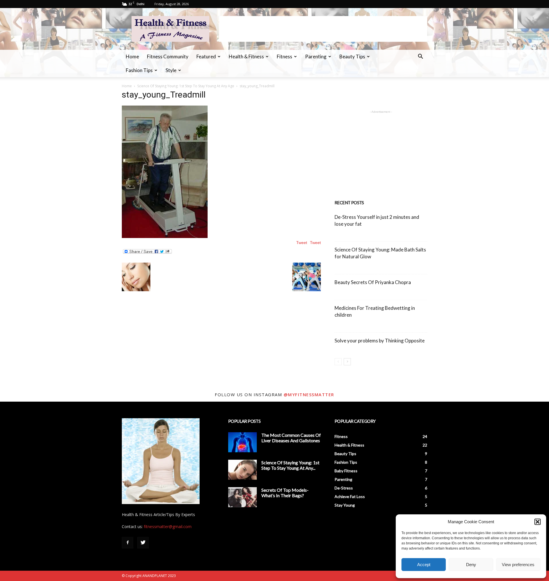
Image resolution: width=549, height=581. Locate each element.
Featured (206, 56)
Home (132, 56)
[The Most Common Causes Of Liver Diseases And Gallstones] (242, 442)
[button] (537, 522)
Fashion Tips (139, 70)
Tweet (315, 242)
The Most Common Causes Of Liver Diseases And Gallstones (291, 437)
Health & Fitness (246, 56)
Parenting (316, 56)
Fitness (284, 56)
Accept (423, 564)
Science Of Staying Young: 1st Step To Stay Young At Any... (290, 465)
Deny (471, 564)
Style (171, 70)
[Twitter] (143, 542)
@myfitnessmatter (309, 394)
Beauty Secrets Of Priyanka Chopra (373, 282)
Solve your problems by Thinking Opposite (380, 341)
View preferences (518, 564)
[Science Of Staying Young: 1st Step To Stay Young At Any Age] (242, 470)
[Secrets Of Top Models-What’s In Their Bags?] (242, 497)
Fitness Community (167, 56)
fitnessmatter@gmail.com (168, 526)
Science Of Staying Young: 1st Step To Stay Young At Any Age (185, 86)
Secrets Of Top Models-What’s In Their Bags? (285, 492)
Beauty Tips (352, 56)
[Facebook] (127, 542)
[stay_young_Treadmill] (165, 236)
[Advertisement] (323, 29)
